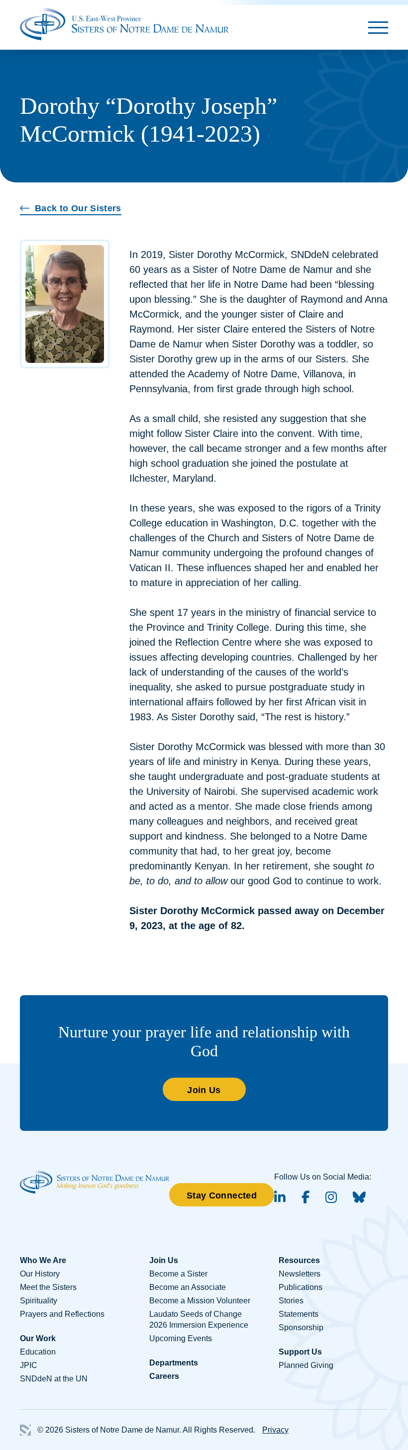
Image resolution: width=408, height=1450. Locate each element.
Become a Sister (178, 1274)
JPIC (28, 1365)
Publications (300, 1287)
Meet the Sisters (48, 1287)
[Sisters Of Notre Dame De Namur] (124, 22)
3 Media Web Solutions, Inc (25, 1430)
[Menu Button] (378, 27)
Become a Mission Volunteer (199, 1300)
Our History (40, 1274)
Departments (173, 1363)
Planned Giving (306, 1365)
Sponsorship (301, 1327)
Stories (291, 1300)
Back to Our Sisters (78, 208)
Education (38, 1352)
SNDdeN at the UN (54, 1378)
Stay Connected (222, 1195)
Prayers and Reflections (62, 1314)
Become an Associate (187, 1287)
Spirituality (38, 1300)
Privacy (275, 1430)
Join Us (204, 1090)
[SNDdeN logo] (94, 1176)
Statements (298, 1314)
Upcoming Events (180, 1338)
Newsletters (299, 1274)
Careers (164, 1376)
